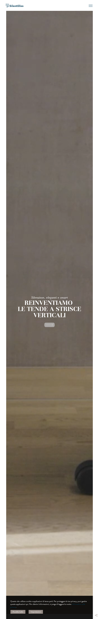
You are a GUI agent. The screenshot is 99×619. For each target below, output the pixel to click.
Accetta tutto (18, 611)
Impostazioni (36, 611)
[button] (96, 591)
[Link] (49, 324)
